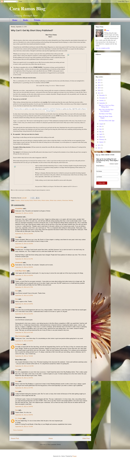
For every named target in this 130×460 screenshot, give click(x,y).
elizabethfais (19, 208)
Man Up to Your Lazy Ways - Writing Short (106, 106)
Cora (16, 237)
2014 (99, 90)
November (102, 98)
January (101, 142)
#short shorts (37, 200)
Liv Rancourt (19, 344)
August (101, 124)
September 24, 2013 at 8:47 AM (24, 332)
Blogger (74, 456)
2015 (99, 88)
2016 (99, 85)
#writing (71, 200)
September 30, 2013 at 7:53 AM (24, 426)
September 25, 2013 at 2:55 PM (24, 378)
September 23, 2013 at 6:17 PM (24, 287)
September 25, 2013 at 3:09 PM (24, 415)
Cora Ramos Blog (27, 8)
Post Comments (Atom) (54, 444)
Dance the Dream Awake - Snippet (106, 117)
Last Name (99, 176)
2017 (99, 82)
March (101, 137)
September (102, 103)
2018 (99, 80)
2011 (99, 148)
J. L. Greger (18, 418)
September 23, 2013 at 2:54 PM (24, 233)
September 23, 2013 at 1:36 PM (24, 213)
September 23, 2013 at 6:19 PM (24, 295)
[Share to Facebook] (37, 198)
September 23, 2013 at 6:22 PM (24, 314)
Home (14, 20)
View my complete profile (103, 48)
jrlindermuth (19, 262)
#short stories (45, 200)
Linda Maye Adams (20, 271)
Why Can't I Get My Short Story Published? (106, 110)
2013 (99, 93)
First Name (99, 171)
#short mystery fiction (27, 200)
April (101, 134)
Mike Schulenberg (20, 336)
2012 (99, 145)
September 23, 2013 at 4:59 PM (24, 275)
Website (37, 20)
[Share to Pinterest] (39, 198)
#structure (65, 200)
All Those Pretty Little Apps (106, 120)
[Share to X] (35, 198)
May (100, 131)
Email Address (100, 166)
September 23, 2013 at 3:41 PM (24, 259)
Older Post (86, 438)
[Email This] (31, 198)
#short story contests (56, 200)
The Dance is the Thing (105, 114)
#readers (17, 200)
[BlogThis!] (33, 198)
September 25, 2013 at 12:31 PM (24, 366)
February (102, 139)
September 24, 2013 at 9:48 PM (24, 341)
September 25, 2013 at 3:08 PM (24, 406)
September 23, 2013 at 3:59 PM (24, 267)
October (101, 100)
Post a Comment (18, 430)
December (102, 95)
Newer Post (15, 438)
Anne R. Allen (19, 247)
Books (25, 20)
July (100, 126)
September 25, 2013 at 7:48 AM (24, 356)
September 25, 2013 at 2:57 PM (24, 388)
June (100, 129)
